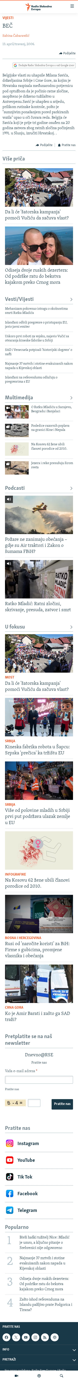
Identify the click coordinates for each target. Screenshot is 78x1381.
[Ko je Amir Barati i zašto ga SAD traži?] (39, 984)
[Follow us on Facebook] (6, 1337)
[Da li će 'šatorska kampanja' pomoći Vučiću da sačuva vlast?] (39, 187)
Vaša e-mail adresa (21, 1071)
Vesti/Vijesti (19, 299)
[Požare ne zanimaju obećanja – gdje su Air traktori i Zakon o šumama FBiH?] (39, 515)
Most (9, 678)
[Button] (67, 53)
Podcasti (15, 488)
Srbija (10, 741)
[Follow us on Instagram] (35, 1337)
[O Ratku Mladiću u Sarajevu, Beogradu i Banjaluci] (17, 412)
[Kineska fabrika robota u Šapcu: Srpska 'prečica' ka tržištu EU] (39, 717)
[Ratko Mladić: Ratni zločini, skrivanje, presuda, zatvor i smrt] (39, 579)
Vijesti (8, 18)
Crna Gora (14, 1008)
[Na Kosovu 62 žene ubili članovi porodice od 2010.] (17, 449)
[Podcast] (39, 1376)
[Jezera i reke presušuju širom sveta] (17, 468)
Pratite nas (62, 1104)
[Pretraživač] (61, 1376)
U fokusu (15, 627)
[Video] (16, 1376)
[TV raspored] (54, 1337)
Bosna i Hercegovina (23, 938)
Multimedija (19, 398)
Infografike (15, 875)
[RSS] (45, 1337)
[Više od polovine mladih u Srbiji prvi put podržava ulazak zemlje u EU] (39, 780)
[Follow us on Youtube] (26, 1337)
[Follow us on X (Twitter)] (16, 1337)
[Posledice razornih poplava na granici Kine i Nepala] (17, 430)
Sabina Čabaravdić (15, 36)
